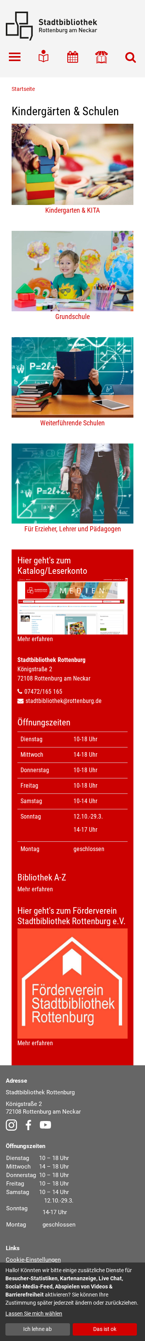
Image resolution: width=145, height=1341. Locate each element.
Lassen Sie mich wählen (33, 1313)
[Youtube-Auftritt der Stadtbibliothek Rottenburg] (45, 1124)
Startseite (23, 89)
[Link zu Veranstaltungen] (72, 57)
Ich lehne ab (37, 1329)
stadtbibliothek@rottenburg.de (64, 701)
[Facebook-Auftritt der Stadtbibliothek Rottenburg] (28, 1124)
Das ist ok (104, 1329)
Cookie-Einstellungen (33, 1259)
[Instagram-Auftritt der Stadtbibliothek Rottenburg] (11, 1124)
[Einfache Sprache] (43, 57)
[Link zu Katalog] (101, 57)
